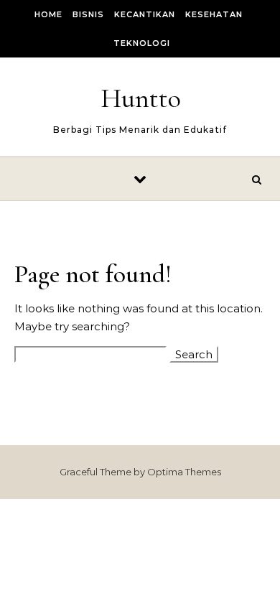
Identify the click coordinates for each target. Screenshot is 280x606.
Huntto (141, 98)
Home (48, 14)
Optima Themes (184, 471)
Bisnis (88, 14)
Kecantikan (144, 14)
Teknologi (141, 43)
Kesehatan (214, 14)
